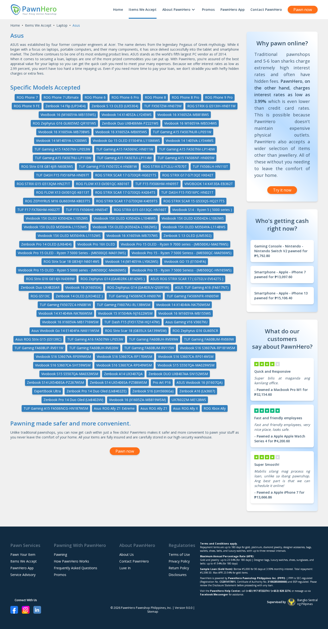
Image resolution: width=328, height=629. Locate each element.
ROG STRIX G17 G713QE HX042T (187, 175)
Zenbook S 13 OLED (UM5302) (188, 235)
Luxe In (125, 568)
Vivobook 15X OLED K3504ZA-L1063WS (193, 218)
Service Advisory (23, 574)
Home (118, 9)
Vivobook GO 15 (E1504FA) (185, 261)
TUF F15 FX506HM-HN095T (157, 183)
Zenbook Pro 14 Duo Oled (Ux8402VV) (73, 399)
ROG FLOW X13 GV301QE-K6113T (62, 192)
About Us (126, 554)
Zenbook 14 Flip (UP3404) (65, 106)
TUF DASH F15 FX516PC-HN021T (187, 192)
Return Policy (179, 568)
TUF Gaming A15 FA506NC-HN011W (124, 149)
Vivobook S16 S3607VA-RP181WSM (207, 348)
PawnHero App (232, 9)
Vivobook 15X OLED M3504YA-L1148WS (194, 227)
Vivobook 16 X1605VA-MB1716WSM (70, 322)
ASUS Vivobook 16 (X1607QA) (199, 382)
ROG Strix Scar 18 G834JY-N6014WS (71, 261)
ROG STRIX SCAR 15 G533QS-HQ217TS (194, 201)
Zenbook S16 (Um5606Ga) (153, 391)
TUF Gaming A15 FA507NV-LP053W (62, 149)
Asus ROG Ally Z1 (153, 408)
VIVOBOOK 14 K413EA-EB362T (208, 183)
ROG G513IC (40, 296)
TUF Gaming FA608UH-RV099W (153, 339)
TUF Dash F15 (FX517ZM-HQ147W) (132, 322)
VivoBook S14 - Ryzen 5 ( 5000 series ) (202, 209)
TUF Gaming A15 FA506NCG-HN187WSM (56, 408)
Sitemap (152, 612)
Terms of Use (179, 554)
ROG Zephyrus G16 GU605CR (195, 330)
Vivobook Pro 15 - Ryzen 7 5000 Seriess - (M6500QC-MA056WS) (181, 253)
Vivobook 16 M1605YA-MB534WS (190, 123)
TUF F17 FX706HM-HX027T (38, 209)
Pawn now (302, 9)
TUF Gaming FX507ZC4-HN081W (65, 304)
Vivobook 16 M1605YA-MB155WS (184, 313)
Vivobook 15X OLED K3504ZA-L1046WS (125, 218)
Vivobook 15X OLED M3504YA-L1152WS (69, 235)
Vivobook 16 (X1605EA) (83, 287)
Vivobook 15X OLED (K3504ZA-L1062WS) (124, 227)
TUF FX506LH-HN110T (210, 166)
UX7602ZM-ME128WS (189, 399)
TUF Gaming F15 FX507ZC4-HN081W (108, 166)
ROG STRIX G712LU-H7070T (165, 166)
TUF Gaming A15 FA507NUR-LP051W (182, 132)
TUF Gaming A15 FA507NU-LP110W (63, 158)
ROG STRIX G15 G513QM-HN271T (43, 183)
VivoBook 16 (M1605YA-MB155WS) (68, 114)
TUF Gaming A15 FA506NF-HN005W (186, 158)
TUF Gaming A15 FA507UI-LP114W (124, 158)
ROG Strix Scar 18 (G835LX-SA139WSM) (136, 330)
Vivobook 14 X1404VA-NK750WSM (183, 304)
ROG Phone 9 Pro (219, 97)
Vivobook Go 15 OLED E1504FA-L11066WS (126, 140)
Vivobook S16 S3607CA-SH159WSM (63, 365)
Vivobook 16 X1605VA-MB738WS (64, 132)
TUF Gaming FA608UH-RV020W (93, 348)
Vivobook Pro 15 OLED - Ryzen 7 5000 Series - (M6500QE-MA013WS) (72, 253)
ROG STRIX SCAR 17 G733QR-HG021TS (125, 175)
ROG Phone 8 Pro (185, 97)
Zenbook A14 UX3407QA (123, 373)
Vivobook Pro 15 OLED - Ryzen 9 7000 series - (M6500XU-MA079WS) (174, 244)
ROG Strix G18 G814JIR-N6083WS (47, 166)
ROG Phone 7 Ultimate (61, 97)
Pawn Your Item (22, 554)
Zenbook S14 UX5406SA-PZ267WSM (55, 382)
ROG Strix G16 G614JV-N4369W (50, 278)
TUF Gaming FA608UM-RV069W (209, 339)
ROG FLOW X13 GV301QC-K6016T (102, 183)
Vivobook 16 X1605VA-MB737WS (132, 235)
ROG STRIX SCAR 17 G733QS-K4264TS (125, 192)
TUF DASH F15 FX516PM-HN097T (62, 175)
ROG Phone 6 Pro (125, 97)
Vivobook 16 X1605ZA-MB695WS (121, 132)
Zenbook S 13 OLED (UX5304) (114, 106)
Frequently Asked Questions (75, 568)
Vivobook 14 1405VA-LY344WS (189, 140)
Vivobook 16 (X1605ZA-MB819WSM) (137, 399)
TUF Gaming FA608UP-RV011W (38, 348)
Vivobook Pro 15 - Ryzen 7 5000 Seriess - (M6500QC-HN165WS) (181, 270)
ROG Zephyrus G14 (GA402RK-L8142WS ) (112, 278)
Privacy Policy (179, 561)
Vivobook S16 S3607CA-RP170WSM (124, 356)
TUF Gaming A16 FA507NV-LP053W (95, 339)
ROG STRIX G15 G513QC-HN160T (140, 209)
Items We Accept (143, 9)
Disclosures (178, 574)
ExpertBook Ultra (47, 391)
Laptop (61, 25)
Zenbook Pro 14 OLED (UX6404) (46, 244)
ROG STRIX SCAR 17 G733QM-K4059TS (127, 201)
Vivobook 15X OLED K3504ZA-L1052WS (57, 218)
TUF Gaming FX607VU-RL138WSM (123, 304)
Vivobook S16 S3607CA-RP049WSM (124, 365)
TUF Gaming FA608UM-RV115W (149, 348)
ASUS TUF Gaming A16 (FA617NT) (202, 287)
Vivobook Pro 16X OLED (96, 244)
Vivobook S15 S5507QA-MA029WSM (186, 365)
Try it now (282, 190)
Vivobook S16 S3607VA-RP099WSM (63, 356)
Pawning (60, 554)
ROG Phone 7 (27, 97)
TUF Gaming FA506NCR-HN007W (135, 296)
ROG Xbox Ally (215, 408)
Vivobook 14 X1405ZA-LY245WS (127, 114)
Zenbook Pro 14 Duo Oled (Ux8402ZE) (97, 391)
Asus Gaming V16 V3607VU (186, 322)
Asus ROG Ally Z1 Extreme (114, 408)
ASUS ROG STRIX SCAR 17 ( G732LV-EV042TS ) (187, 278)
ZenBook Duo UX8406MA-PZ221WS (130, 123)
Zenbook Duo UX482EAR (40, 287)
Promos (208, 9)
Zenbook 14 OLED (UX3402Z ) (79, 296)
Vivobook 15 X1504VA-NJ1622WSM (125, 313)
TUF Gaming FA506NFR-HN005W (193, 296)
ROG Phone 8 (155, 97)
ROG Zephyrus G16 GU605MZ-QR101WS (64, 123)
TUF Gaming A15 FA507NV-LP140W (187, 149)
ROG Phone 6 (95, 97)
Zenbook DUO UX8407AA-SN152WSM (178, 373)
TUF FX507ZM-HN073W (163, 106)
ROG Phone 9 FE (27, 106)
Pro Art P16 (162, 382)
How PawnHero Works (71, 561)
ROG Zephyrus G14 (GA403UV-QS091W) (138, 287)
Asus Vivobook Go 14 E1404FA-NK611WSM (65, 330)
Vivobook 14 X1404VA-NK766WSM (65, 313)
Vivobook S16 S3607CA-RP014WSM (185, 356)
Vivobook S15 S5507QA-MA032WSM (69, 373)
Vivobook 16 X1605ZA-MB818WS (183, 114)
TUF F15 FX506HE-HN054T (87, 209)
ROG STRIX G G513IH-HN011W (211, 106)
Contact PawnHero (266, 9)
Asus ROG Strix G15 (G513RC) (38, 339)
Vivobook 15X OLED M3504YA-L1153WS (55, 227)
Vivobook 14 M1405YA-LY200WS (61, 140)
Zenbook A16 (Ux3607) (197, 391)
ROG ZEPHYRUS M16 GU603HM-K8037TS (57, 201)
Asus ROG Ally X (185, 408)
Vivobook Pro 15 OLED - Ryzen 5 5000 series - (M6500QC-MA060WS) (72, 270)
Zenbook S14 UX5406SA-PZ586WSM (118, 382)
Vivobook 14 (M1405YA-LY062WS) (131, 261)
